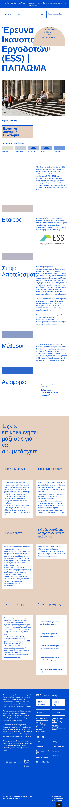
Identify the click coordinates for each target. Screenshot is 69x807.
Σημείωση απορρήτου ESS (47, 556)
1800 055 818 (18, 512)
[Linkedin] (42, 737)
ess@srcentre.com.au (16, 636)
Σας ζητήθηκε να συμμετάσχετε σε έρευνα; (42, 720)
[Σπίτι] (55, 14)
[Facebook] (37, 737)
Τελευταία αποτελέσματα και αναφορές (50, 392)
